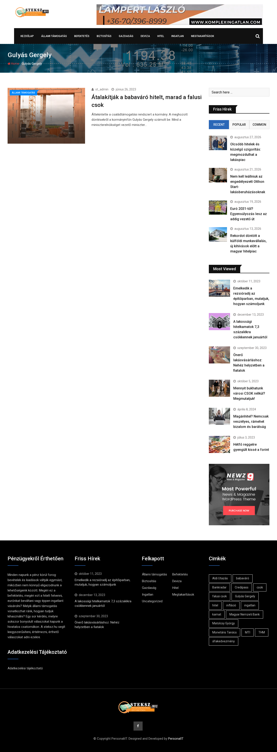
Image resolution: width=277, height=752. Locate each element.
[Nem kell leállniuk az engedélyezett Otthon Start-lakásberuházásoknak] (218, 175)
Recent (219, 124)
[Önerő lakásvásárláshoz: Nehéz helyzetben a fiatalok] (219, 354)
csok (260, 587)
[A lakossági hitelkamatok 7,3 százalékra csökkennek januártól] (219, 321)
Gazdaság (126, 36)
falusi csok (219, 596)
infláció (231, 605)
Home (14, 63)
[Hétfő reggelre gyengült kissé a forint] (219, 444)
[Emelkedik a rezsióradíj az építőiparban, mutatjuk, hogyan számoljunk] (219, 288)
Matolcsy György (223, 623)
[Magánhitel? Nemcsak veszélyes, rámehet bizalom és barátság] (219, 416)
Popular (239, 124)
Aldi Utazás (220, 578)
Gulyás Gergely (245, 596)
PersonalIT (176, 739)
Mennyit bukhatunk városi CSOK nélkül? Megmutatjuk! (249, 393)
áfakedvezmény (223, 641)
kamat (216, 614)
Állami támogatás (54, 36)
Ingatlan (177, 36)
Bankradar (219, 587)
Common (259, 124)
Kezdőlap (27, 36)
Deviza (145, 36)
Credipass (241, 587)
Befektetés (81, 36)
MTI (247, 632)
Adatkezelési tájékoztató (25, 668)
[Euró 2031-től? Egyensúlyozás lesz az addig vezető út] (218, 207)
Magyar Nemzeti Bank (244, 614)
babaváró (242, 578)
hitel (215, 605)
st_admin (101, 89)
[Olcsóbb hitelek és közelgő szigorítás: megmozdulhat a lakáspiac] (218, 143)
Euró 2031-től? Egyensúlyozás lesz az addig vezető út (248, 214)
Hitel (160, 36)
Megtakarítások (202, 36)
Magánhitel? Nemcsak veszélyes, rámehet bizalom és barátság (251, 421)
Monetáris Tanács (224, 632)
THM (261, 632)
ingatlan (249, 605)
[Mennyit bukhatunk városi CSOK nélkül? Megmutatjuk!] (219, 388)
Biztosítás (104, 36)
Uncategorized (152, 601)
